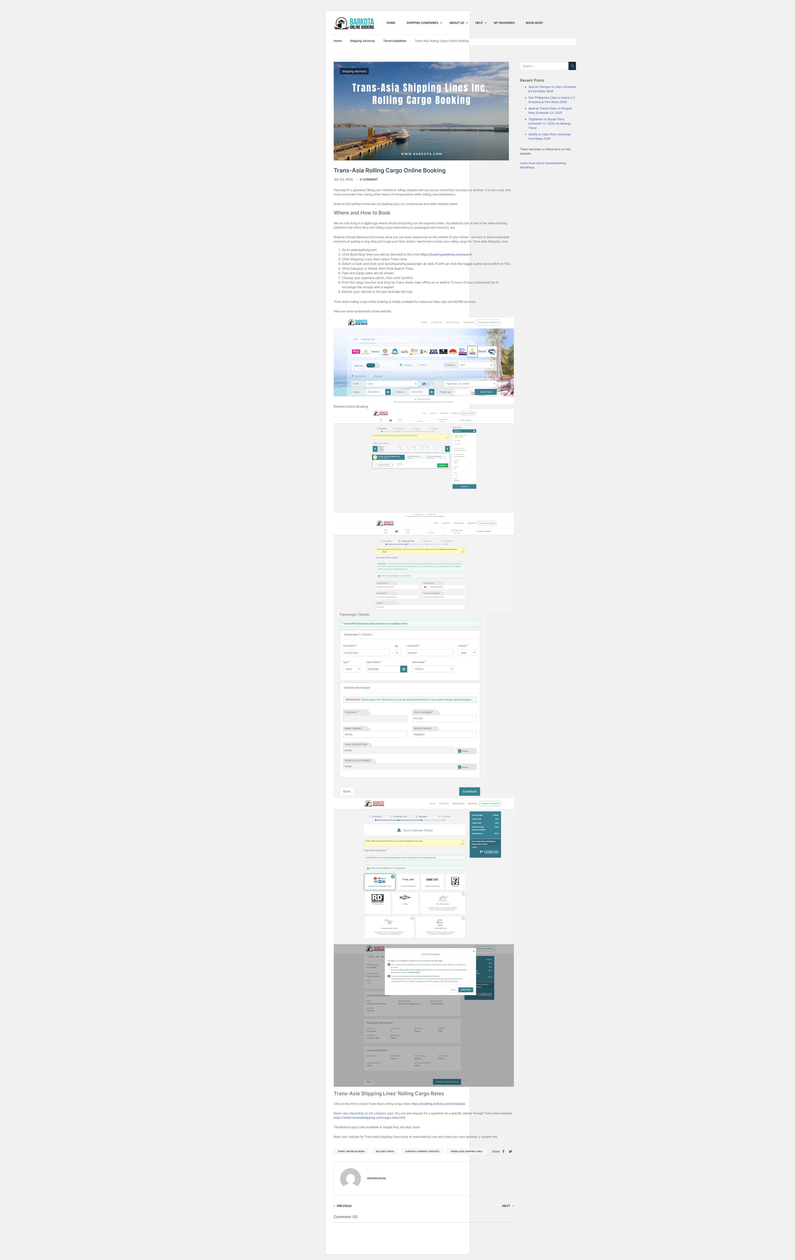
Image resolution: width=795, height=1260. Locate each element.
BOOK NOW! (534, 22)
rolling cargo (385, 1151)
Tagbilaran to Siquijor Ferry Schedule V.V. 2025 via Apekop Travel (549, 123)
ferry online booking (351, 1151)
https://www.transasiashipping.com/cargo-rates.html (369, 1117)
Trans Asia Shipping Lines (466, 1151)
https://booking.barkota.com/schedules (438, 1103)
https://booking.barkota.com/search (446, 254)
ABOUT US (456, 22)
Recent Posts (532, 80)
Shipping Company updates (422, 1151)
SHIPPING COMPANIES (422, 22)
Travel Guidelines (394, 40)
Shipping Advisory (362, 40)
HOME (391, 22)
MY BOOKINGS (504, 22)
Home (338, 40)
